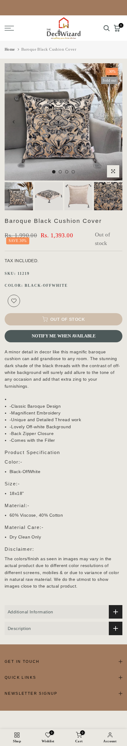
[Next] (113, 121)
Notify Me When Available (64, 336)
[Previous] (13, 121)
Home (10, 49)
